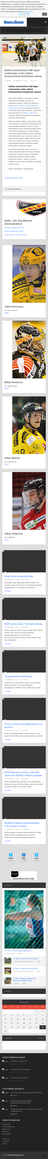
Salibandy (15, 1064)
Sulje (44, 14)
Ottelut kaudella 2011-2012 (14, 231)
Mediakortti (6, 1129)
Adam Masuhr (13, 108)
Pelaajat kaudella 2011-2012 (14, 227)
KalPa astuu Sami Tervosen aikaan (23, 623)
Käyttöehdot (6, 1124)
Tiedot (6, 313)
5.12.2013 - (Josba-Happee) (20, 1069)
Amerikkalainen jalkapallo (24, 961)
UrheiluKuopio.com (16, 1155)
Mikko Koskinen (29, 113)
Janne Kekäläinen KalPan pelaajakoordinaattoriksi (21, 1102)
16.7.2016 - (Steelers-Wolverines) (25, 958)
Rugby (17, 983)
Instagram (5, 1141)
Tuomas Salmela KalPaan (18, 676)
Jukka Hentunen (32, 105)
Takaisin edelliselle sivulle (13, 178)
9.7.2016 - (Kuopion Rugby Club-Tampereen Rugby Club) (25, 979)
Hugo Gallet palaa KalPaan (18, 576)
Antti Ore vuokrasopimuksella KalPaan (26, 1092)
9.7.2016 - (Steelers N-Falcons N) (25, 968)
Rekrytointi (6, 1131)
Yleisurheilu (10, 953)
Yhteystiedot (6, 1134)
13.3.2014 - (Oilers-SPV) (19, 1078)
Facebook (5, 1139)
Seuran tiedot (9, 235)
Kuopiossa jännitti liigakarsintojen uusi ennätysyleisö (26, 1110)
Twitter (4, 1144)
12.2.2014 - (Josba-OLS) (19, 1061)
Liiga (25, 81)
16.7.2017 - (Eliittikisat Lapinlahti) (18, 951)
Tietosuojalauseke (8, 1126)
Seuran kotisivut (21, 235)
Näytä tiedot (28, 11)
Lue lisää (7, 591)
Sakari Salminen (20, 105)
